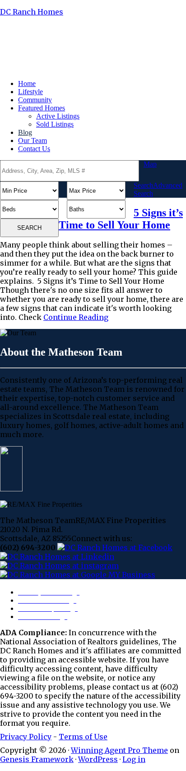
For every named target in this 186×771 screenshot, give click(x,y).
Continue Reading (75, 317)
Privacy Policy (25, 736)
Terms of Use (83, 736)
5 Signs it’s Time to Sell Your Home (121, 219)
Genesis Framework (37, 759)
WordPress (98, 759)
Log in (133, 759)
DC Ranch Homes (31, 11)
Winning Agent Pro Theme (119, 750)
